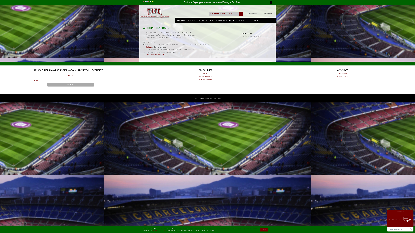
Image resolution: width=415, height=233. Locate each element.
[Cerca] (241, 14)
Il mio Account (342, 74)
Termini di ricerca (205, 76)
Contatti (256, 20)
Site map (205, 74)
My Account (159, 55)
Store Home (150, 55)
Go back (149, 47)
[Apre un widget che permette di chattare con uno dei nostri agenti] (400, 220)
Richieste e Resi (342, 76)
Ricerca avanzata (205, 79)
